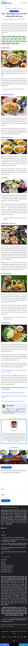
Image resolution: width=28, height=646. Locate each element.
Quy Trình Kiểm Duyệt (7, 566)
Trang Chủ (9, 8)
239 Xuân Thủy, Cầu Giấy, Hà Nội (15, 537)
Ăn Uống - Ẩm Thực (18, 8)
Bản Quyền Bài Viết (6, 568)
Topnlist (9, 29)
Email (3, 494)
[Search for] (21, 3)
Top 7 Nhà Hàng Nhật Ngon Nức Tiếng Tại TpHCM (13, 401)
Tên (2, 489)
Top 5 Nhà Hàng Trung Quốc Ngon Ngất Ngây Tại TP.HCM (13, 460)
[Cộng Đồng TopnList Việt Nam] (6, 2)
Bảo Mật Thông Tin (6, 570)
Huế (6, 23)
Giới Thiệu (4, 559)
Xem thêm (9, 524)
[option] (14, 457)
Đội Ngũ (3, 563)
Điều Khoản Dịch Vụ (6, 572)
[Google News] (14, 447)
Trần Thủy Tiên (10, 405)
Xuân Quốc (7, 19)
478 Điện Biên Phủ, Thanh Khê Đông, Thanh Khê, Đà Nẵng (14, 540)
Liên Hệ (3, 561)
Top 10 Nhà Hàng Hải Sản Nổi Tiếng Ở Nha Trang (12, 392)
